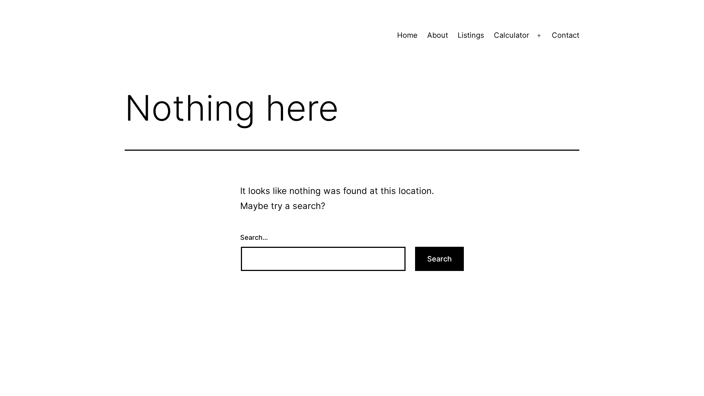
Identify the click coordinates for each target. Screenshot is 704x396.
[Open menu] (539, 35)
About (437, 35)
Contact (565, 35)
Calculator (511, 35)
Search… (254, 237)
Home (407, 35)
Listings (471, 35)
